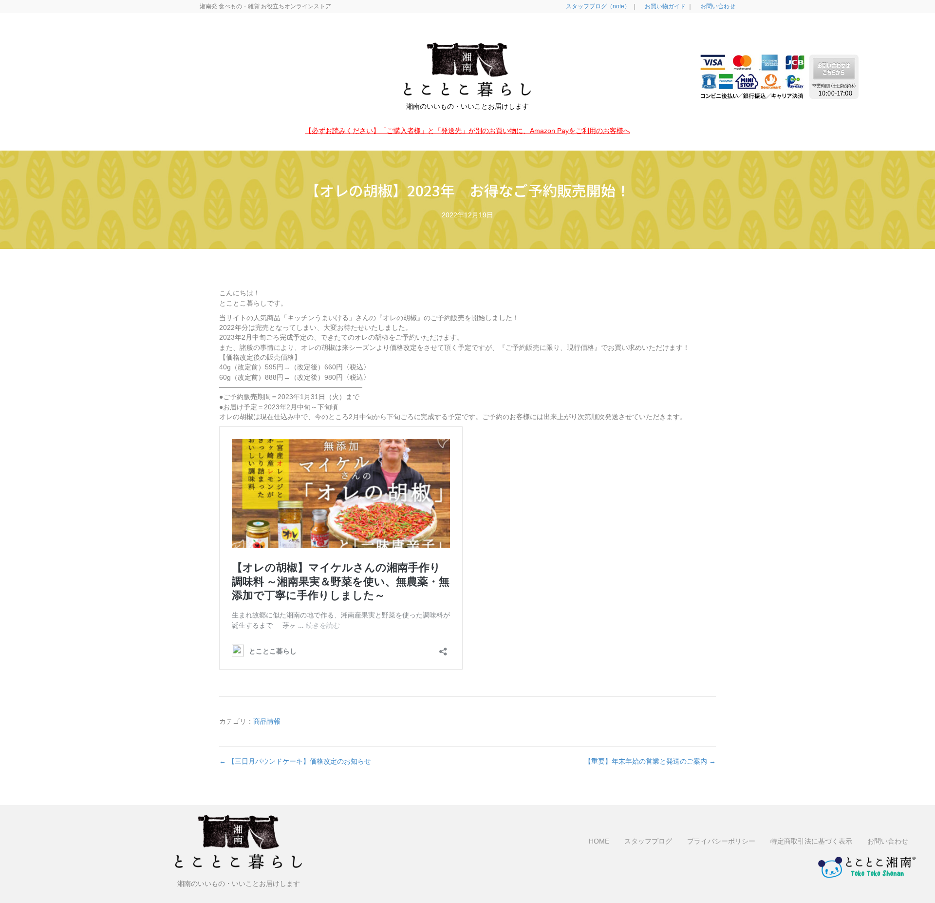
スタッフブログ (648, 841)
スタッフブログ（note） (597, 6)
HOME (599, 841)
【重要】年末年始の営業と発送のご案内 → (650, 761)
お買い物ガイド (664, 6)
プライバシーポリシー (721, 841)
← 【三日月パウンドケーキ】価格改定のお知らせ (295, 761)
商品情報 (266, 721)
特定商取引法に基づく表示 (811, 841)
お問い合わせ (717, 6)
